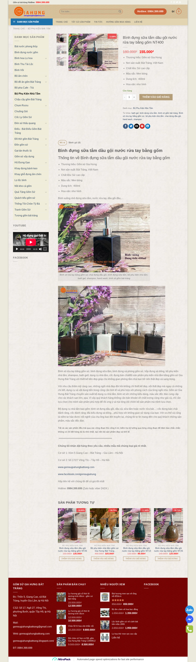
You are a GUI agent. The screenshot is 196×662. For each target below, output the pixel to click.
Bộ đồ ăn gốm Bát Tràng (28, 82)
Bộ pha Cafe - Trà (24, 87)
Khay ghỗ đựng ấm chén (28, 174)
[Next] (113, 52)
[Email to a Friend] (136, 126)
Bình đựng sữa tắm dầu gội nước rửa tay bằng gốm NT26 (72, 549)
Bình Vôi (19, 70)
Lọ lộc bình (20, 180)
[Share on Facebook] (125, 126)
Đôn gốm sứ (21, 144)
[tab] (62, 142)
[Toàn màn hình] (45, 249)
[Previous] (73, 52)
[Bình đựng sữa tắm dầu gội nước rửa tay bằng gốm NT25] (168, 525)
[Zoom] (72, 67)
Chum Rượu (21, 105)
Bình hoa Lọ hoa (23, 58)
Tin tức (98, 22)
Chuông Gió (21, 111)
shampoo (138, 119)
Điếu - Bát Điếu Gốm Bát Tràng (28, 131)
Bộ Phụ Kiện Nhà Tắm (39, 29)
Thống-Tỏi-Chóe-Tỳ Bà (27, 203)
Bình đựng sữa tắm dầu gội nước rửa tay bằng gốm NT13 (136, 549)
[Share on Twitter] (131, 126)
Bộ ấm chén (21, 76)
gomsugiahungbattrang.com (34, 633)
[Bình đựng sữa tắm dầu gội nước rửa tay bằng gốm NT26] (72, 525)
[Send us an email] (180, 2)
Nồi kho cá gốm (23, 186)
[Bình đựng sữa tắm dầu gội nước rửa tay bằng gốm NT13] (136, 525)
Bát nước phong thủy (26, 46)
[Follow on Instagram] (174, 2)
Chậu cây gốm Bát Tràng (28, 99)
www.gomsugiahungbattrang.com (76, 467)
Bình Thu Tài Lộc (24, 64)
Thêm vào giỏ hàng (156, 97)
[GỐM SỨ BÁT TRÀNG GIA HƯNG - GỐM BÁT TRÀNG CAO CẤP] (34, 11)
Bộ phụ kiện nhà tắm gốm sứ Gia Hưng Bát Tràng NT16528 (104, 549)
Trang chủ (19, 29)
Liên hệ (138, 22)
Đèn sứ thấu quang (25, 123)
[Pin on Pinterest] (142, 126)
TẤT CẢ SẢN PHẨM (81, 22)
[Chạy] (17, 249)
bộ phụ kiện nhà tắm (155, 116)
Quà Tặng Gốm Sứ (25, 192)
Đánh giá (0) (75, 142)
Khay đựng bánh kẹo (26, 168)
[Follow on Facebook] (171, 2)
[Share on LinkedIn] (147, 126)
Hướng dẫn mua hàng (118, 22)
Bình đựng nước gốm (26, 52)
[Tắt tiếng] (40, 249)
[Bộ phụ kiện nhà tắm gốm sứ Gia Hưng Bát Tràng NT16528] (104, 525)
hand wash (127, 119)
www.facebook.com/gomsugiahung (77, 474)
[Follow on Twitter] (177, 2)
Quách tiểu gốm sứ (25, 198)
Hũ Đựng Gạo (22, 162)
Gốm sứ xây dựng (24, 156)
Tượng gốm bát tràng (26, 215)
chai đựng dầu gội (173, 116)
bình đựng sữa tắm (148, 113)
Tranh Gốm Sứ (23, 209)
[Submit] (120, 11)
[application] (31, 242)
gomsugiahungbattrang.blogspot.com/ (33, 641)
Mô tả (62, 142)
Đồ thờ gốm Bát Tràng (27, 139)
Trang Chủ (62, 22)
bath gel (135, 113)
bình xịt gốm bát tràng (168, 113)
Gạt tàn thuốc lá (23, 150)
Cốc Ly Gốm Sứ (23, 117)
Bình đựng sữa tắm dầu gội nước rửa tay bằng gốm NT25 (168, 549)
